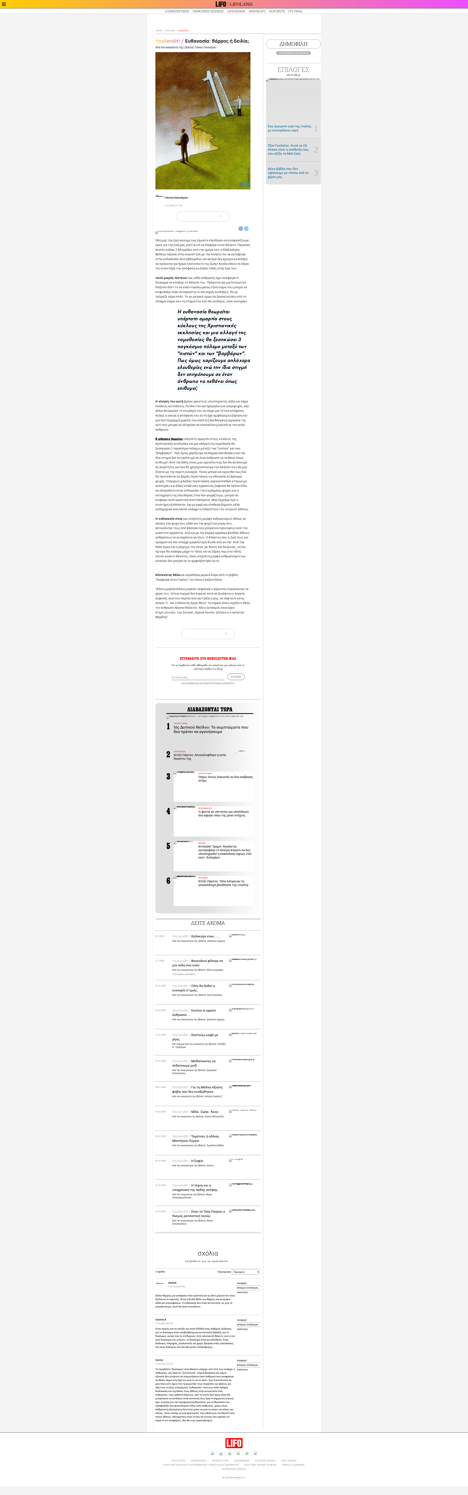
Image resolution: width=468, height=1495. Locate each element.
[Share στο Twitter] (246, 228)
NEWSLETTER (220, 1460)
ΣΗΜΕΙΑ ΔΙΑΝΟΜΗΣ (293, 1464)
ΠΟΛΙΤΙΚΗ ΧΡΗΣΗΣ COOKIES (260, 1464)
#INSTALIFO (257, 11)
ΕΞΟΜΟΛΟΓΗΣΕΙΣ (177, 11)
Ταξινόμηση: (224, 1271)
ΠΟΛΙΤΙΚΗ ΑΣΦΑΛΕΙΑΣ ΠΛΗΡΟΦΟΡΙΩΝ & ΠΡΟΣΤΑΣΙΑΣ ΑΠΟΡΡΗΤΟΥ (201, 1464)
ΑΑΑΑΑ (172, 1282)
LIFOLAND (241, 4)
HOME (159, 30)
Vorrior (159, 1360)
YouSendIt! (183, 30)
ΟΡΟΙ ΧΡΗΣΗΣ (188, 683)
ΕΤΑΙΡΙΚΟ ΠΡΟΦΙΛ (265, 1460)
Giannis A (160, 1319)
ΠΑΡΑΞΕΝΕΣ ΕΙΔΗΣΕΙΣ (208, 11)
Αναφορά (242, 1283)
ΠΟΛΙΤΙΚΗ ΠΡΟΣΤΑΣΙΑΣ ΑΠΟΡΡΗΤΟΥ (217, 683)
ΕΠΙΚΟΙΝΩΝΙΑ (199, 1460)
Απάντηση (242, 1292)
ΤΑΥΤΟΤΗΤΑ (178, 1460)
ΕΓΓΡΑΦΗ (236, 676)
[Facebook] (240, 184)
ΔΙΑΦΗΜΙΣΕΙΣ (242, 1460)
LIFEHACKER (236, 11)
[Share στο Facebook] (240, 228)
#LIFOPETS (277, 11)
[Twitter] (246, 184)
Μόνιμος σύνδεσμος (247, 1288)
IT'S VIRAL (295, 11)
